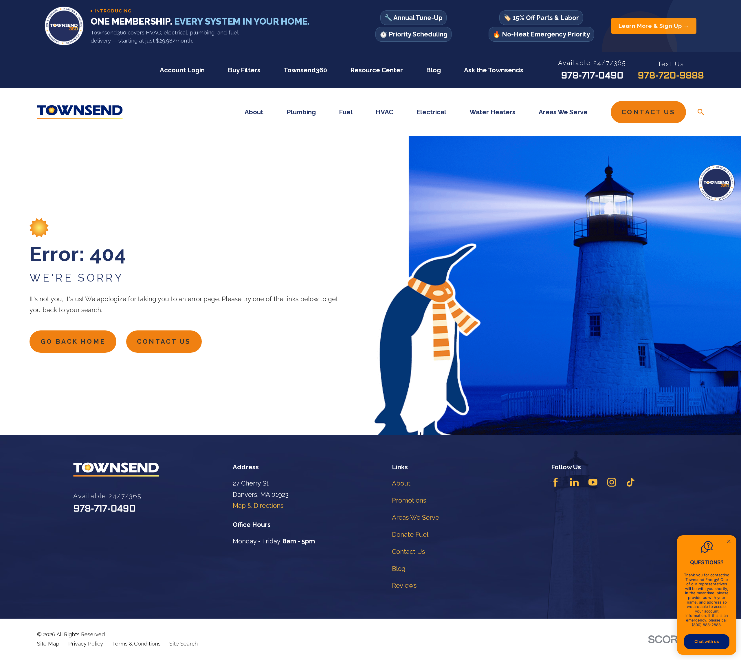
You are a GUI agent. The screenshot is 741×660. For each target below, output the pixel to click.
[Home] (80, 112)
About (401, 483)
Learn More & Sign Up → (654, 26)
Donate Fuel (410, 534)
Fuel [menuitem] (346, 112)
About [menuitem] (254, 112)
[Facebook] (555, 482)
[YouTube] (592, 482)
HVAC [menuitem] (384, 112)
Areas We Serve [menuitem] (563, 112)
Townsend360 (305, 70)
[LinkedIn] (574, 482)
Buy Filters (244, 70)
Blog (433, 70)
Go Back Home (73, 341)
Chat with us (706, 641)
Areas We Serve (415, 517)
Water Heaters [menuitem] (492, 112)
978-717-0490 (592, 76)
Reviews (404, 585)
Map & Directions (258, 505)
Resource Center (376, 70)
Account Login (182, 70)
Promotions (409, 500)
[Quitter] (729, 542)
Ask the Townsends (493, 70)
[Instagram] (611, 482)
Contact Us (648, 112)
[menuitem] (48, 643)
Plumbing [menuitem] (301, 112)
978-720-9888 (671, 76)
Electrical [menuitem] (431, 112)
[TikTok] (630, 482)
